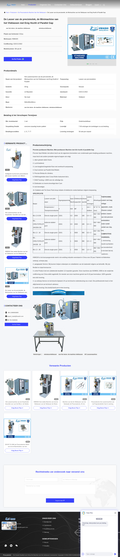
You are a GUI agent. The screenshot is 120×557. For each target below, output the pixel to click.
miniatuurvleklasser (50, 354)
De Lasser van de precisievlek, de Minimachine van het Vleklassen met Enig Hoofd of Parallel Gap (16, 292)
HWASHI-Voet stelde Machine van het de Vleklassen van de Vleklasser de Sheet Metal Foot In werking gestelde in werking (45, 403)
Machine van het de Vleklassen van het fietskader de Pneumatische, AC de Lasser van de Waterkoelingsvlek (74, 403)
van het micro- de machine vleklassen (70, 354)
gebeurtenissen (76, 5)
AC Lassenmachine (91, 354)
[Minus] (115, 513)
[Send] (115, 554)
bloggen (89, 5)
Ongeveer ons (45, 5)
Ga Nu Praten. (17, 59)
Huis (23, 5)
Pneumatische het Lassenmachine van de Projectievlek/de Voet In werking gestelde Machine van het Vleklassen (102, 403)
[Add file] (83, 554)
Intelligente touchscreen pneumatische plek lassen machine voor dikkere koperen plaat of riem (16, 176)
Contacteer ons (60, 5)
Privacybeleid (7, 555)
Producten (32, 5)
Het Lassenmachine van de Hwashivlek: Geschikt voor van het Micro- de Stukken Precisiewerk (15, 214)
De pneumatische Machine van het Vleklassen (32, 12)
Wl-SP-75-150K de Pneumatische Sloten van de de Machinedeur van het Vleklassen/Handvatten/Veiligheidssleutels (17, 446)
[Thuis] (11, 4)
